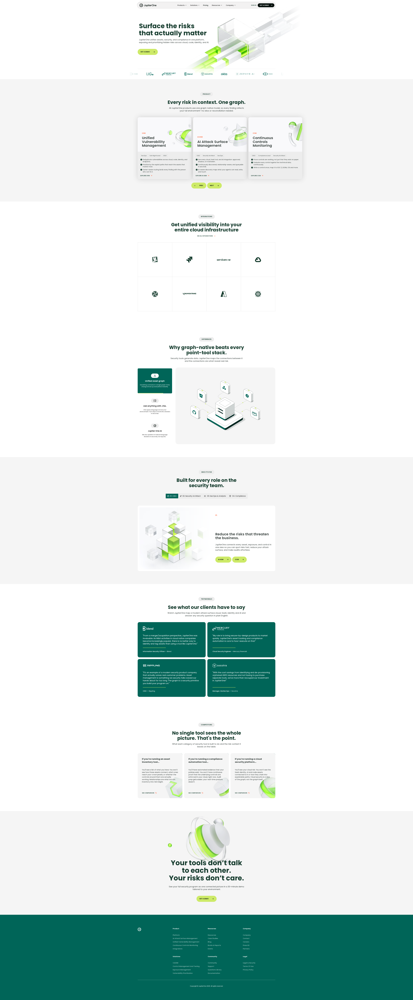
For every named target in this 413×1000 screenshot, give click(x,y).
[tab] (155, 380)
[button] (182, 5)
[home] (148, 5)
